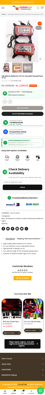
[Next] (41, 238)
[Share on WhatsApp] (26, 228)
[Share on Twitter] (8, 228)
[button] (11, 81)
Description (10, 239)
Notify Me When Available (22, 114)
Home (4, 14)
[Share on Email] (22, 228)
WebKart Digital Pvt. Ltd (28, 387)
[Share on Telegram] (17, 228)
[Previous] (3, 238)
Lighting (4, 223)
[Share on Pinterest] (12, 228)
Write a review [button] (22, 278)
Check (22, 187)
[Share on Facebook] (3, 228)
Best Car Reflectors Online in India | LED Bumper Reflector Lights (22, 219)
